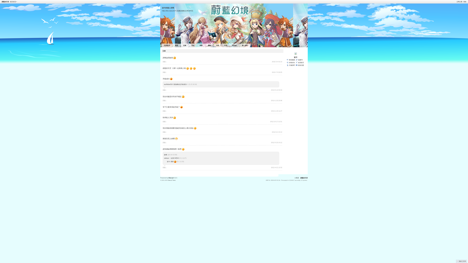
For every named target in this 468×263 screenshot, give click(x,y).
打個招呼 (292, 65)
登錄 (464, 2)
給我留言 (301, 62)
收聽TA (300, 60)
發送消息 (301, 65)
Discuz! (171, 178)
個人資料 (245, 45)
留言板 (234, 45)
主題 (217, 45)
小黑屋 (296, 178)
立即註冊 (459, 2)
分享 (225, 45)
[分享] (187, 11)
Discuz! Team (172, 180)
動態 (176, 45)
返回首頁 (13, 2)
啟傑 (165, 155)
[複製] (183, 11)
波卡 (168, 161)
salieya (166, 158)
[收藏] (179, 11)
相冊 (201, 45)
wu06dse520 (168, 84)
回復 (164, 62)
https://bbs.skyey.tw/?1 (169, 11)
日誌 (192, 45)
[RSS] (191, 11)
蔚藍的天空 (5, 2)
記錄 (184, 45)
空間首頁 (167, 45)
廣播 (209, 45)
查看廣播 (292, 60)
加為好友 (292, 62)
